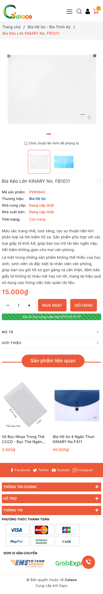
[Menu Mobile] (70, 11)
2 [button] (54, 134)
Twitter (43, 470)
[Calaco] (17, 11)
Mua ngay (52, 305)
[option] (51, 89)
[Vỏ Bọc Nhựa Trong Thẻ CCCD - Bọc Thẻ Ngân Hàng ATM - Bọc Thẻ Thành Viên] (26, 405)
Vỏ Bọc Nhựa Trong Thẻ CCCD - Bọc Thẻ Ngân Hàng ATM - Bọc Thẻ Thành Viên (23, 439)
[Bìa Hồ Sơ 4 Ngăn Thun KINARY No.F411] (77, 405)
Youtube (62, 470)
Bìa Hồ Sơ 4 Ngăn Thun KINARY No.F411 (73, 439)
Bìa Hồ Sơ (37, 199)
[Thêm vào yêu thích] (98, 181)
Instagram (85, 470)
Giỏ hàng (83, 305)
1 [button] (48, 134)
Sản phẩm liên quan (53, 361)
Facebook (22, 470)
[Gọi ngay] (88, 562)
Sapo (63, 586)
